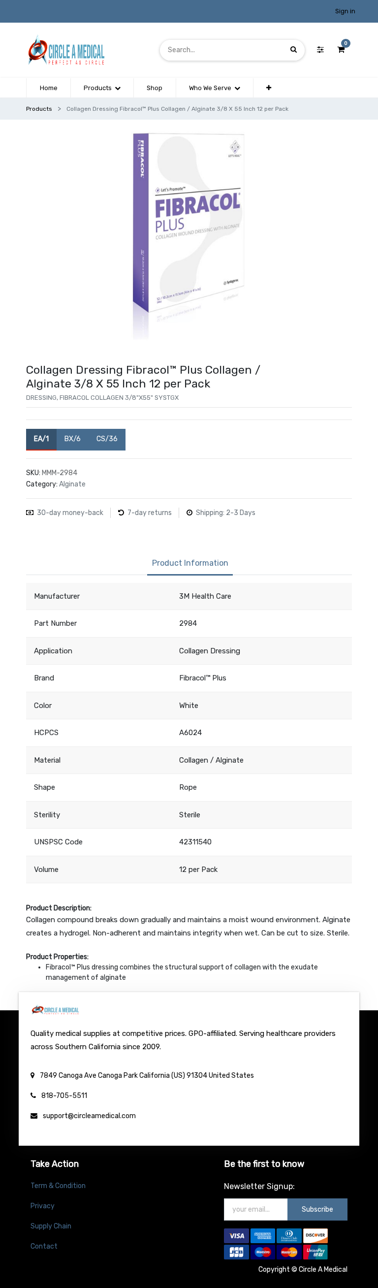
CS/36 (107, 439)
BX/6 (72, 439)
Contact (44, 1246)
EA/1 (41, 439)
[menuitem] (48, 88)
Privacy (43, 1206)
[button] (269, 88)
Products (39, 108)
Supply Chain (51, 1226)
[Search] (294, 50)
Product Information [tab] (190, 563)
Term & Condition (58, 1186)
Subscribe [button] (317, 1209)
